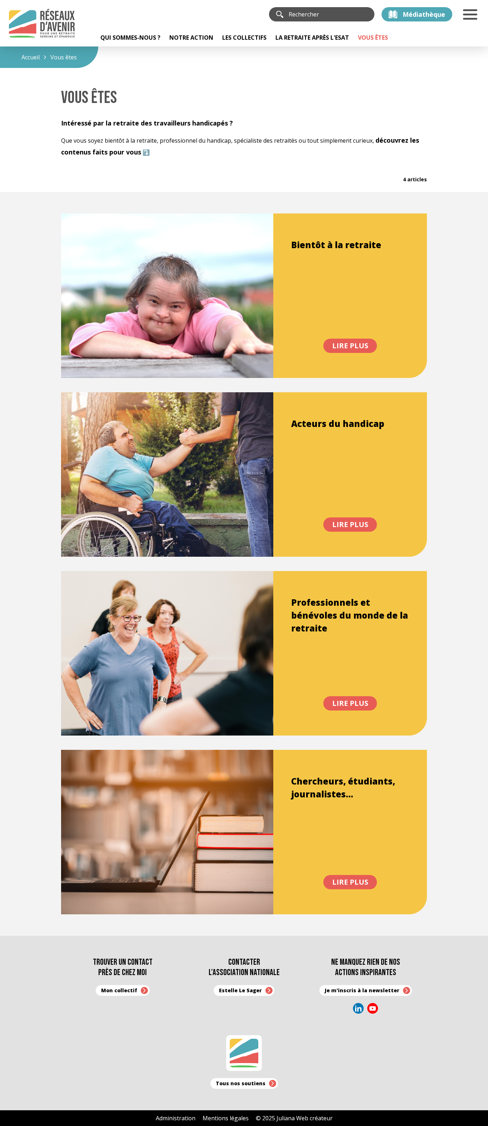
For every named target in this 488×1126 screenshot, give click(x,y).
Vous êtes (63, 57)
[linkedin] (358, 1008)
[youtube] (372, 1008)
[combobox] (328, 14)
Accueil (30, 57)
